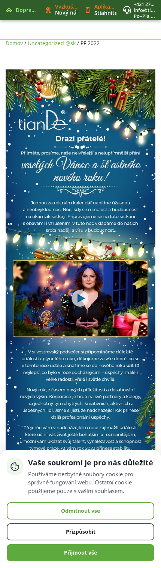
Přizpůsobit (80, 531)
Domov (14, 43)
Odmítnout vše (80, 510)
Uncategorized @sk (52, 43)
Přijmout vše (80, 552)
